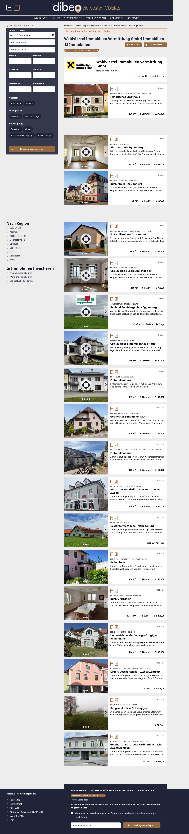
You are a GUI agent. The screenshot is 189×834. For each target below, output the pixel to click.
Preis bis (37, 55)
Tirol (12, 251)
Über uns (15, 800)
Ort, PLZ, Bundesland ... (18, 30)
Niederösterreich (18, 236)
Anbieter (13, 97)
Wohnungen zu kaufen (21, 277)
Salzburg (14, 244)
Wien (12, 259)
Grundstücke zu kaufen (21, 281)
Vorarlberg (15, 255)
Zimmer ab (14, 83)
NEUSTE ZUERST (156, 45)
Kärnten (14, 232)
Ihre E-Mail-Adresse (78, 820)
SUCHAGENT (134, 45)
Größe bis (38, 69)
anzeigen (32, 149)
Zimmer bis (38, 83)
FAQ (12, 820)
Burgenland (15, 228)
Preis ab (13, 55)
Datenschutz (17, 816)
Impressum (16, 804)
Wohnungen (41, 18)
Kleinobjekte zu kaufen (21, 273)
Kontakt (14, 808)
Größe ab (13, 69)
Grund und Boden (95, 18)
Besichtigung (16, 123)
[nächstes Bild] (105, 101)
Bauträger (133, 18)
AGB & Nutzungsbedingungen (26, 812)
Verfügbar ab (15, 110)
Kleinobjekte (117, 18)
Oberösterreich (17, 240)
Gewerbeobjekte (73, 18)
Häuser (56, 18)
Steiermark (15, 247)
